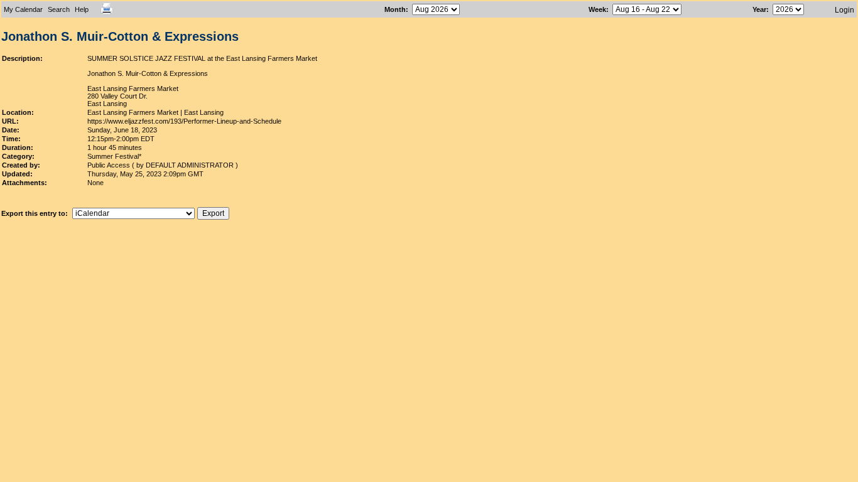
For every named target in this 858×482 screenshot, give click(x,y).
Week (597, 9)
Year (759, 9)
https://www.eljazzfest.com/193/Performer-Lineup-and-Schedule (184, 121)
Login (844, 10)
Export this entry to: (35, 213)
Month (395, 9)
